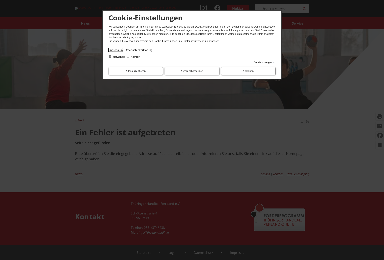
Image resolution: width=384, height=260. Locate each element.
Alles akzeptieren (136, 71)
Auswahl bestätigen (192, 71)
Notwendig (119, 57)
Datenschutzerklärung (139, 50)
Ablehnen (248, 71)
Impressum (116, 50)
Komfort (135, 57)
